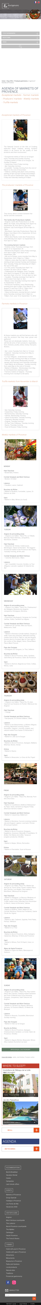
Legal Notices (23, 1304)
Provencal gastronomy (14, 1276)
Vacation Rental (11, 1175)
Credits (32, 1304)
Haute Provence (12, 1235)
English (38, 2)
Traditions (9, 1273)
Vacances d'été (11, 1207)
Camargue (9, 1232)
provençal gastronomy (20, 1049)
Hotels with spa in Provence (16, 1252)
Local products (11, 1267)
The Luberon (10, 1223)
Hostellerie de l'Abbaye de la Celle (16, 1070)
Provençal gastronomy (21, 81)
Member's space (11, 1304)
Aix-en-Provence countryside (16, 1226)
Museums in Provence (14, 1261)
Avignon (9, 1217)
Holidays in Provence (13, 1201)
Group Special (11, 1198)
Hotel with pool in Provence (16, 1249)
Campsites (10, 1181)
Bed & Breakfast (12, 1172)
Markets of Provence (13, 1195)
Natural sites (10, 1270)
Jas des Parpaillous (11, 1100)
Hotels (8, 1178)
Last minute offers (12, 1184)
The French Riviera (12, 1238)
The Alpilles (10, 1229)
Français (35, 2)
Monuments (10, 1258)
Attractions (10, 1255)
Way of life (10, 81)
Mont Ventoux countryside (15, 1220)
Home (3, 81)
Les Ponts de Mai (12, 1204)
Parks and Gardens (12, 1264)
